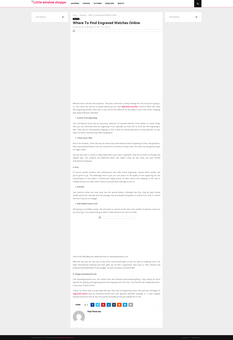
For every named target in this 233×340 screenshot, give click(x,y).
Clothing (97, 3)
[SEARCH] (63, 17)
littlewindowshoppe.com (66, 337)
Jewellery (109, 3)
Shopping (75, 3)
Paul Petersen (79, 27)
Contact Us (185, 338)
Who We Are (195, 338)
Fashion (86, 3)
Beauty (121, 3)
